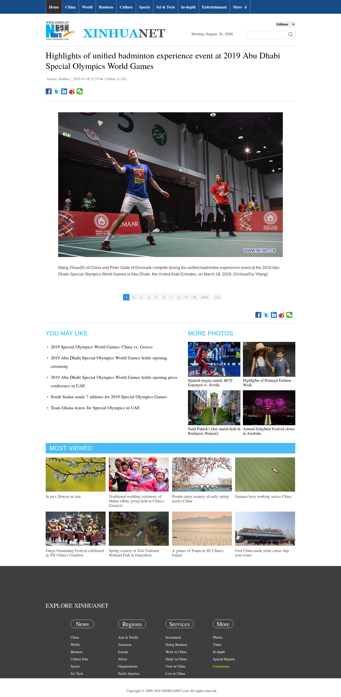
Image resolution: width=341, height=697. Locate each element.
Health (75, 680)
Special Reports (224, 659)
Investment (173, 637)
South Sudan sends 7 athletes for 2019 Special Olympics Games (109, 397)
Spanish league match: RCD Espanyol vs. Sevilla (210, 382)
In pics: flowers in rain (63, 496)
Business (106, 7)
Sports (144, 7)
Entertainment (214, 7)
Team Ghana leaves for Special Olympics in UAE (95, 408)
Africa (122, 659)
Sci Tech (77, 673)
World (87, 7)
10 (194, 297)
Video (217, 644)
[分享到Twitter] (56, 91)
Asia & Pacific (128, 637)
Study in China (176, 659)
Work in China (176, 651)
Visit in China (175, 666)
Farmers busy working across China (263, 496)
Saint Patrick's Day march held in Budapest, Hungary (214, 431)
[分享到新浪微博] (72, 91)
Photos (217, 637)
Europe (123, 651)
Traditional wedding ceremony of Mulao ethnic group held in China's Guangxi (136, 501)
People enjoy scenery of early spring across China (200, 498)
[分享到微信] (80, 91)
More (240, 7)
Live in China (175, 673)
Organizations (128, 666)
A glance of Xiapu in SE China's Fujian (198, 553)
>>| (217, 297)
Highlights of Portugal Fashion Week (267, 382)
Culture (126, 7)
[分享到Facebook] (49, 91)
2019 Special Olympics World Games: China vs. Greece (102, 347)
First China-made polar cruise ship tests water (262, 553)
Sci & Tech (165, 7)
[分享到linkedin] (64, 91)
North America (128, 673)
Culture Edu (79, 659)
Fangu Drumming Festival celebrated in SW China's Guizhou (75, 553)
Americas (124, 644)
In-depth (188, 7)
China (70, 7)
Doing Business (176, 644)
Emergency (173, 680)
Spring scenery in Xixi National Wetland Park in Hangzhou (134, 553)
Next (205, 297)
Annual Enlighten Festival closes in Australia (269, 431)
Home (54, 7)
